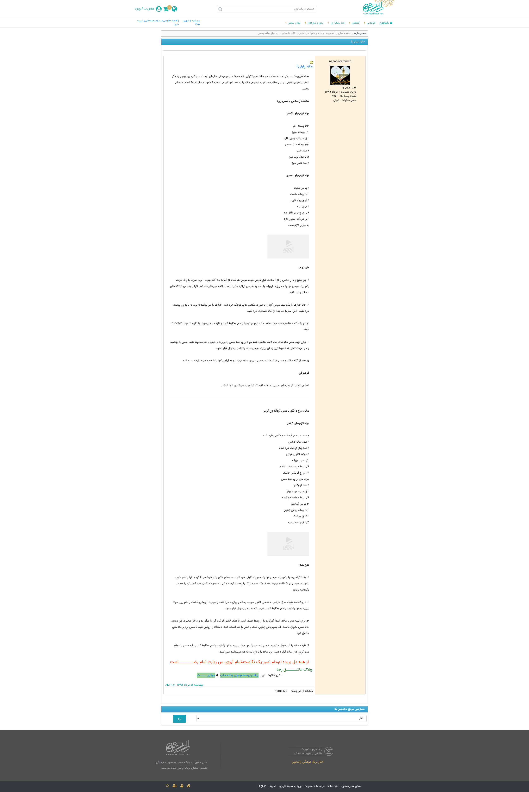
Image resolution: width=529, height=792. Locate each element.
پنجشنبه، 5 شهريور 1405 (191, 22)
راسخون (384, 23)
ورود (138, 8)
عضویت (149, 8)
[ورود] (182, 786)
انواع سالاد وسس (266, 33)
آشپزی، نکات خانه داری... (291, 33)
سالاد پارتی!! (305, 66)
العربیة (272, 786)
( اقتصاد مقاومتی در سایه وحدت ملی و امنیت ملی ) (158, 22)
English (262, 786)
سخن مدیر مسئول (351, 786)
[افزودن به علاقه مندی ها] (167, 786)
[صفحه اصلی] (188, 786)
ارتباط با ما (333, 786)
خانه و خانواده (315, 33)
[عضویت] (175, 786)
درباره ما (320, 786)
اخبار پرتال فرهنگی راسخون (308, 762)
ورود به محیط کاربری (290, 786)
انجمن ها (329, 33)
